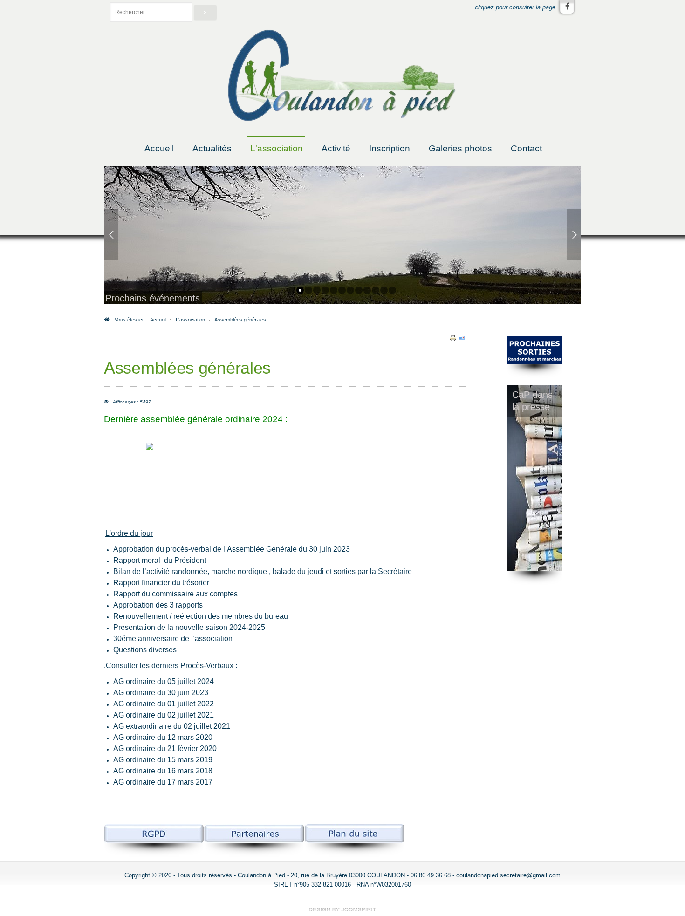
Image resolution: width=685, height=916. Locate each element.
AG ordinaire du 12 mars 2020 (162, 737)
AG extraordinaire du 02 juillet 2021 (171, 726)
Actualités (212, 148)
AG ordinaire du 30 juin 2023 (160, 693)
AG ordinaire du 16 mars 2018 (162, 771)
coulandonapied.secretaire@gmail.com (508, 875)
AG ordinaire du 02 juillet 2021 (163, 715)
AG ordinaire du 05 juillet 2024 (163, 681)
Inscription (389, 148)
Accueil (159, 148)
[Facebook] (567, 7)
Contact (526, 148)
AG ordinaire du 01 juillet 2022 (163, 704)
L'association (276, 148)
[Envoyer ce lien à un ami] (462, 338)
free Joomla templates (342, 909)
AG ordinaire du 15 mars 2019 (162, 760)
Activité (336, 148)
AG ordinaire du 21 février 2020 (165, 748)
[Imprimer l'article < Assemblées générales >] (453, 338)
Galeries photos (460, 148)
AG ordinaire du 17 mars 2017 (162, 782)
